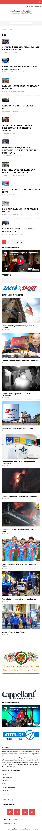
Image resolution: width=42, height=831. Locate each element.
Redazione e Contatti (8, 787)
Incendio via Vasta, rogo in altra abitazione (19, 496)
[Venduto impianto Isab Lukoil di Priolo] (21, 413)
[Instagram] (32, 812)
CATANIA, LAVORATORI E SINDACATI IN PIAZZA (21, 87)
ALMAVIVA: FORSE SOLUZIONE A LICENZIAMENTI (18, 230)
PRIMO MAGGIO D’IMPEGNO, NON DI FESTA (21, 190)
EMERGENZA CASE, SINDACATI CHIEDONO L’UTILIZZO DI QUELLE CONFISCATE (19, 150)
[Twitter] (10, 812)
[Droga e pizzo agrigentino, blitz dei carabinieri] (21, 378)
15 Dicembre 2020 (8, 72)
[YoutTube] (25, 812)
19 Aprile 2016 (7, 234)
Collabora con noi (7, 777)
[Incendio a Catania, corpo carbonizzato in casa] (21, 514)
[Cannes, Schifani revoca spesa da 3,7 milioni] (21, 345)
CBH (38, 829)
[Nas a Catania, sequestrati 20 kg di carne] (21, 583)
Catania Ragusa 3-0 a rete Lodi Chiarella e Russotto (19, 565)
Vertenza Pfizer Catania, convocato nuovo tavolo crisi (20, 48)
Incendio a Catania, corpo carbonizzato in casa (19, 530)
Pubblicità (5, 780)
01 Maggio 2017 (7, 195)
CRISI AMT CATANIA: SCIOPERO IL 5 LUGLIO (20, 210)
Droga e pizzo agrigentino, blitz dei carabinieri (16, 395)
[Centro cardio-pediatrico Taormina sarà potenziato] (21, 446)
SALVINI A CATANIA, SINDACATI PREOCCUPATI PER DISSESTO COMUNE (18, 128)
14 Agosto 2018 (7, 133)
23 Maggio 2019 (7, 91)
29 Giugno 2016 (7, 214)
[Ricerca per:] (21, 23)
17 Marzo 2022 (7, 52)
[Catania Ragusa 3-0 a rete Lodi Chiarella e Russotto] (21, 548)
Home (4, 774)
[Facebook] (17, 812)
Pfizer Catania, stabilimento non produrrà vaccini (19, 67)
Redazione (17, 52)
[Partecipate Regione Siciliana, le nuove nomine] (21, 310)
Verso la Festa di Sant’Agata (13, 632)
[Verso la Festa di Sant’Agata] (21, 616)
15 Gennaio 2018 (7, 155)
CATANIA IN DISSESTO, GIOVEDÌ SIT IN (20, 107)
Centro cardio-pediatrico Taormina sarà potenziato (18, 462)
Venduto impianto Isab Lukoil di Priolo (17, 428)
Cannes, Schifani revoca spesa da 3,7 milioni (20, 361)
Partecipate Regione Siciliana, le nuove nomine (18, 327)
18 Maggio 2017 (7, 175)
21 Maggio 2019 (7, 111)
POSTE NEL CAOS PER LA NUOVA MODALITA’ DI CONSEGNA (18, 171)
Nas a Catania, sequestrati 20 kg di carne (19, 599)
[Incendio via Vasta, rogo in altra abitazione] (21, 480)
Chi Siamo (5, 784)
